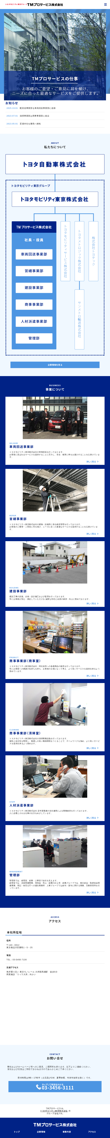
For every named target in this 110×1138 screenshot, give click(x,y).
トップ (17, 1132)
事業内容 (67, 1132)
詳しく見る (91, 461)
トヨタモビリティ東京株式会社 (54, 1110)
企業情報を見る (55, 364)
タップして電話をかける (58, 1086)
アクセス (92, 1132)
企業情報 (41, 1132)
